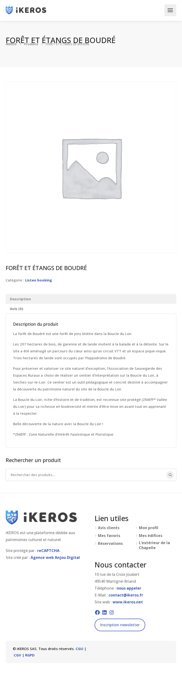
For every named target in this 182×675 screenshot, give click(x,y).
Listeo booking (38, 280)
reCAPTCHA (48, 550)
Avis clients (108, 527)
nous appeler (129, 588)
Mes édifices (150, 535)
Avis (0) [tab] (16, 308)
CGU (79, 648)
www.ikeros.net (128, 602)
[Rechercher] (170, 475)
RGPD (30, 655)
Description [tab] (20, 298)
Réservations (110, 543)
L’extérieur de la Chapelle (154, 545)
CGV (17, 655)
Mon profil (148, 527)
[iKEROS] (26, 10)
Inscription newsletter (120, 624)
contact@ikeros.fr (126, 595)
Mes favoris (109, 535)
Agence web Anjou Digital (55, 557)
